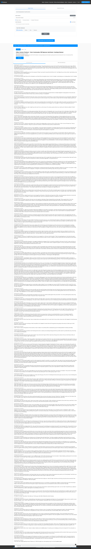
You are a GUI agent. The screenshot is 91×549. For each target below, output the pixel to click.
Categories (70, 2)
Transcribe (51, 2)
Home (43, 2)
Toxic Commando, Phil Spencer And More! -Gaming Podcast (38, 45)
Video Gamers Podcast (22, 45)
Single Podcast (30, 8)
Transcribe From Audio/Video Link (45, 40)
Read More (19, 57)
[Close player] (75, 544)
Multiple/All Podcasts (60, 8)
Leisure (18, 49)
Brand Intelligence (60, 2)
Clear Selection (73, 15)
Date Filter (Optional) (21, 27)
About (66, 2)
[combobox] (45, 18)
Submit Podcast (85, 2)
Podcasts (47, 2)
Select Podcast (17, 15)
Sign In (79, 2)
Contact (74, 2)
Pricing (55, 2)
